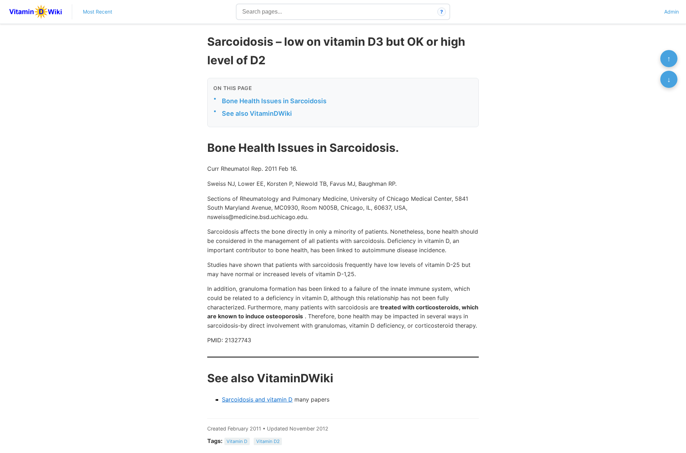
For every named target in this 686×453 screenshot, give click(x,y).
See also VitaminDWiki (257, 113)
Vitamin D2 (268, 441)
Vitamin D (237, 441)
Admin (671, 12)
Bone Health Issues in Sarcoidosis (274, 101)
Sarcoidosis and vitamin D (257, 399)
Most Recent (97, 12)
